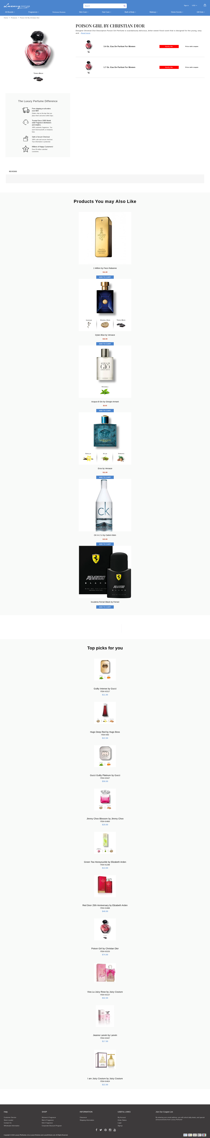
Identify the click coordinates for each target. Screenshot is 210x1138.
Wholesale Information (11, 1126)
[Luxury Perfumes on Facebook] (95, 1130)
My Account (122, 1117)
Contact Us (7, 1123)
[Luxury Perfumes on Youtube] (114, 1130)
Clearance (83, 1117)
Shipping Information (87, 1120)
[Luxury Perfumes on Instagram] (109, 1130)
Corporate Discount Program (52, 1126)
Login (120, 1123)
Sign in (186, 5)
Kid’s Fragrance (47, 1123)
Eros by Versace (105, 468)
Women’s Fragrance (49, 1117)
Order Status (122, 1120)
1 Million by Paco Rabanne (105, 268)
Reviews (13, 171)
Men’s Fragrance (48, 1120)
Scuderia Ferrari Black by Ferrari (105, 602)
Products (14, 18)
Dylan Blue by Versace (105, 335)
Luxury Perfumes (20, 1135)
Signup (120, 1126)
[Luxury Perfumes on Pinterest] (105, 1130)
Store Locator (8, 1120)
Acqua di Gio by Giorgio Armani (105, 402)
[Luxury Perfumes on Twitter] (100, 1130)
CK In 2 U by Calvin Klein (105, 535)
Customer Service (10, 1117)
